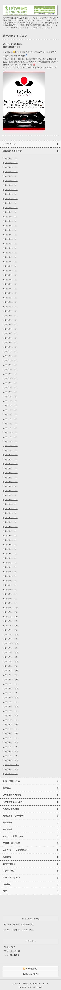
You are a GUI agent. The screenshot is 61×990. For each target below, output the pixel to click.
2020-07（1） (11, 477)
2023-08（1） (11, 315)
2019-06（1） (11, 536)
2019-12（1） (11, 509)
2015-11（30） (12, 724)
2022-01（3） (11, 396)
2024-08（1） (11, 262)
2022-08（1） (11, 369)
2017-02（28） (12, 657)
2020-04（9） (11, 491)
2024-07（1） (11, 266)
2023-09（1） (11, 311)
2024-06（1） (11, 271)
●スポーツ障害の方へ (13, 836)
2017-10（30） (12, 621)
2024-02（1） (11, 289)
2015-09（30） (12, 733)
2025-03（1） (11, 230)
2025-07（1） (11, 212)
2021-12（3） (11, 401)
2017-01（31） (12, 661)
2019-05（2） (11, 540)
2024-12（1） (11, 244)
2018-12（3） (11, 558)
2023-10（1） (11, 306)
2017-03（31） (12, 652)
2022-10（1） (11, 360)
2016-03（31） (12, 706)
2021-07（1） (11, 423)
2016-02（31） (12, 711)
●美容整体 (8, 822)
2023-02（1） (11, 342)
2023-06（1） (11, 324)
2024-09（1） (11, 257)
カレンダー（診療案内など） (16, 850)
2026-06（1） (11, 163)
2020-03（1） (11, 495)
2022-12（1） (11, 351)
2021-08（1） (11, 419)
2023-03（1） (11, 338)
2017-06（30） (12, 639)
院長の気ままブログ (12, 151)
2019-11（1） (11, 513)
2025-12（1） (11, 190)
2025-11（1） (11, 194)
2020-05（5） (11, 486)
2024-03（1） (11, 284)
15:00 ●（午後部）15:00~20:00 (18, 930)
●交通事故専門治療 (12, 795)
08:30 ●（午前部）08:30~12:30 (18, 924)
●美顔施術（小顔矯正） (14, 815)
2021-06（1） (11, 428)
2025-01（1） (11, 239)
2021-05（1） (11, 432)
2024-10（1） (11, 253)
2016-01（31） (12, 715)
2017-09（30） (12, 625)
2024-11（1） (11, 248)
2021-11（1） (11, 405)
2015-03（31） (12, 760)
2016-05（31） (12, 697)
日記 (5, 891)
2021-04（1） (11, 437)
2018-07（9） (11, 581)
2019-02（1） (11, 549)
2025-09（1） (11, 203)
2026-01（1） (11, 185)
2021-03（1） (11, 441)
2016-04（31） (12, 702)
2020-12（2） (11, 455)
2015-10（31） (12, 729)
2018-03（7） (11, 599)
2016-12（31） (12, 666)
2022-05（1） (11, 378)
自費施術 (7, 884)
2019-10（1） (11, 518)
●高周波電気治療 (11, 809)
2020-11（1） (11, 459)
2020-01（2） (11, 504)
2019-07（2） (11, 531)
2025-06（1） (11, 217)
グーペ (32, 987)
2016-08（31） (12, 684)
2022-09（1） (11, 365)
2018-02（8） (11, 603)
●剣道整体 (8, 829)
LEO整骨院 (24, 984)
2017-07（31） (12, 634)
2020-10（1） (11, 464)
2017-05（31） (12, 643)
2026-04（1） (11, 172)
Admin (40, 987)
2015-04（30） (12, 756)
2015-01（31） (12, 769)
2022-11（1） (11, 356)
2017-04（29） (12, 648)
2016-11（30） (12, 670)
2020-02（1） (11, 500)
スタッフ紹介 (9, 871)
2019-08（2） (11, 527)
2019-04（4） (11, 545)
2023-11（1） (11, 302)
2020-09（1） (11, 468)
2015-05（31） (12, 751)
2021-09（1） (11, 414)
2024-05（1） (11, 275)
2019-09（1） (11, 522)
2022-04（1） (11, 383)
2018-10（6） (11, 567)
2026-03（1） (11, 176)
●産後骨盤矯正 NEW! (13, 802)
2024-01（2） (11, 293)
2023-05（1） (11, 329)
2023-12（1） (11, 298)
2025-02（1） (11, 235)
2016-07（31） (12, 688)
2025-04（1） (11, 226)
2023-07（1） (11, 320)
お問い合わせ (9, 864)
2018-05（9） (11, 590)
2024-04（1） (11, 280)
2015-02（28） (12, 765)
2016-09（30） (12, 679)
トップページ (9, 144)
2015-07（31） (12, 742)
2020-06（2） (11, 482)
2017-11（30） (12, 617)
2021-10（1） (11, 410)
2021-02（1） (11, 446)
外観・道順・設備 (11, 781)
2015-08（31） (12, 738)
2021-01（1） (11, 450)
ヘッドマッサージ (11, 877)
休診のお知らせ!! (12, 47)
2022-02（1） (11, 392)
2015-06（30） (12, 747)
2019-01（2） (11, 554)
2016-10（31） (12, 675)
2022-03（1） (11, 387)
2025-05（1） (11, 221)
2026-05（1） (11, 167)
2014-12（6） (11, 774)
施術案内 (7, 788)
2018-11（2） (11, 563)
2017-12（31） (12, 612)
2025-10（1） (11, 199)
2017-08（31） (12, 630)
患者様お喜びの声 (11, 843)
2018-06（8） (11, 585)
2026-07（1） (11, 158)
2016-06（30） (12, 693)
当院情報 (7, 857)
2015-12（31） (12, 720)
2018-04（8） (11, 594)
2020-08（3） (11, 473)
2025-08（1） (11, 208)
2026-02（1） (11, 181)
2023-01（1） (11, 347)
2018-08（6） (11, 576)
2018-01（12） (12, 608)
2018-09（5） (11, 572)
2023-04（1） (11, 333)
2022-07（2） (11, 374)
